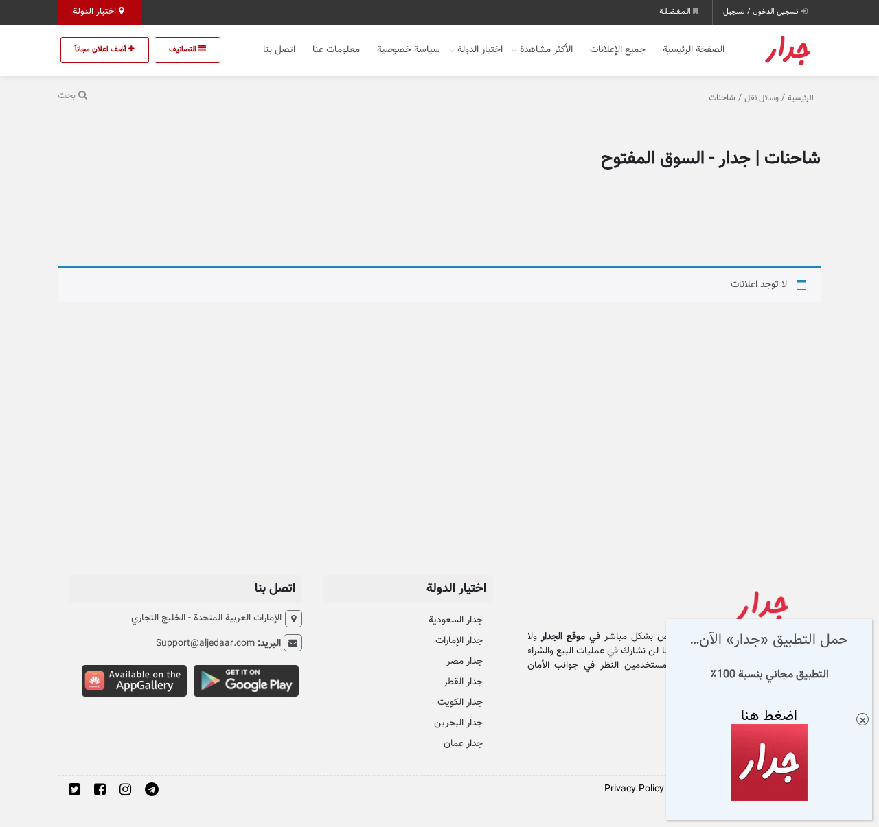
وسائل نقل (761, 98)
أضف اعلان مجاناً (101, 50)
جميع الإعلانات (618, 50)
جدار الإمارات (459, 641)
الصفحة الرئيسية (693, 50)
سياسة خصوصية (408, 50)
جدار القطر (463, 682)
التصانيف (183, 50)
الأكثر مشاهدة (546, 50)
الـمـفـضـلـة (676, 12)
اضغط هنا (769, 715)
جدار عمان (463, 744)
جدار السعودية (456, 620)
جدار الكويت (460, 702)
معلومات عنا (336, 50)
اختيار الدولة (96, 12)
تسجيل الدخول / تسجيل (762, 12)
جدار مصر (464, 661)
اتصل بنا (279, 50)
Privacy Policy (634, 789)
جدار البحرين (458, 723)
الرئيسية (801, 98)
